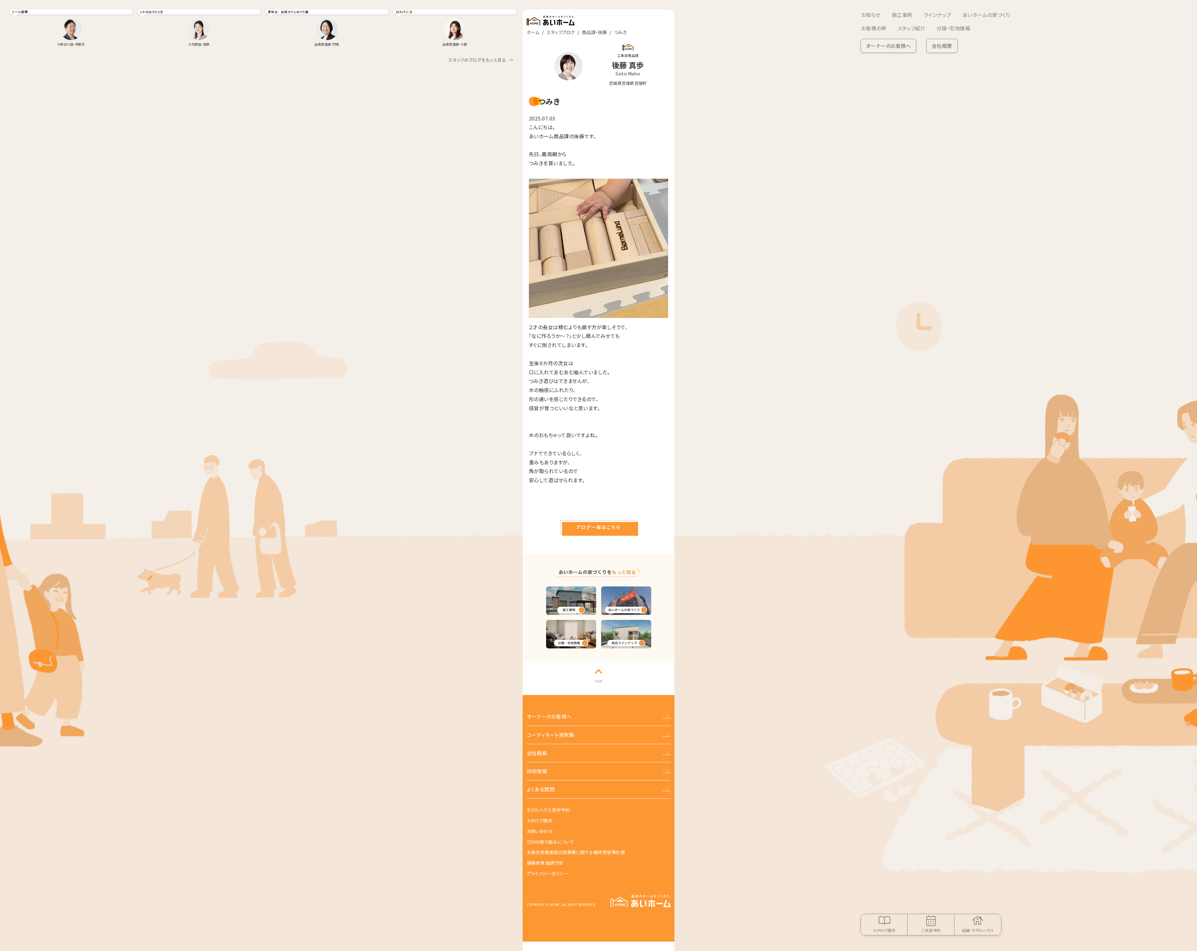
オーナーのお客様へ (888, 45)
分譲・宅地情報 (953, 28)
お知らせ (871, 14)
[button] (598, 527)
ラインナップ (937, 14)
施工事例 (902, 14)
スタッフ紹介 (911, 28)
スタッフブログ (560, 32)
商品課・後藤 (594, 32)
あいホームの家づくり (986, 14)
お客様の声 (873, 28)
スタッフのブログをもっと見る (480, 60)
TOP (598, 681)
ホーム (533, 32)
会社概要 (942, 45)
